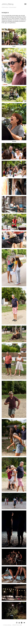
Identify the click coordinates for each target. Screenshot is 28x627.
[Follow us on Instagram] (16, 623)
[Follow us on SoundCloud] (24, 623)
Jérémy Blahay (8, 4)
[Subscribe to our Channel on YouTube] (19, 623)
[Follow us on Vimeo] (21, 623)
